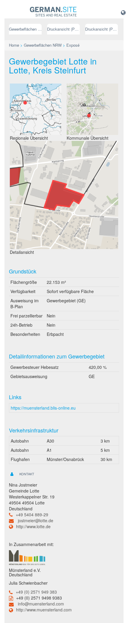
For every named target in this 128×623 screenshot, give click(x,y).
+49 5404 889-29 (32, 514)
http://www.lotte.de (33, 526)
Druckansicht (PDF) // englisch (101, 29)
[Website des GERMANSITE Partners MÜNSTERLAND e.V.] (27, 557)
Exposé (72, 45)
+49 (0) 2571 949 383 (36, 592)
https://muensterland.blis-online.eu (43, 408)
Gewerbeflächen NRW (25, 29)
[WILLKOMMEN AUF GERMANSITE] (53, 12)
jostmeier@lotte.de (35, 520)
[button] (123, 12)
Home (14, 45)
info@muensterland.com (41, 604)
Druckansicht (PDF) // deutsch (63, 29)
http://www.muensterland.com (44, 610)
